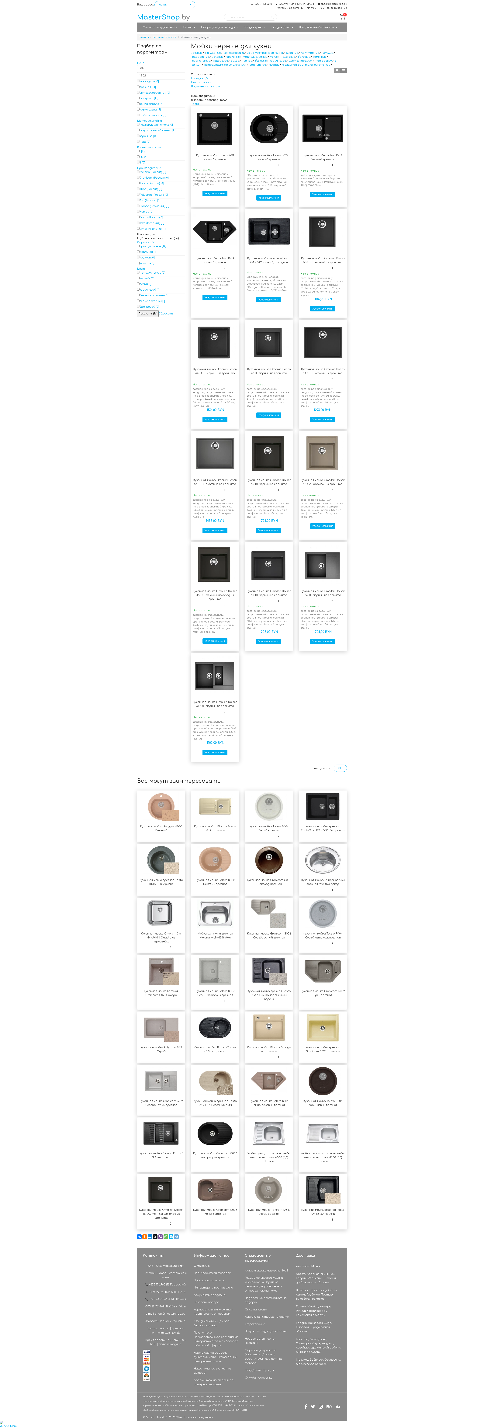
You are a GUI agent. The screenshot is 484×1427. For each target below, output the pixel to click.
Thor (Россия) (149, 189)
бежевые (261, 60)
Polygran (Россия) (152, 194)
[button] (174, 4)
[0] (342, 19)
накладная (147, 81)
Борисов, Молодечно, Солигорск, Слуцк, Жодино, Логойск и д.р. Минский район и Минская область (318, 1345)
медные (274, 64)
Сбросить (166, 313)
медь (143, 141)
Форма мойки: (147, 242)
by (163, 17)
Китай (144, 211)
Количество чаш (149, 147)
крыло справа (149, 104)
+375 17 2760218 (262, 4)
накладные (213, 52)
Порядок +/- (199, 78)
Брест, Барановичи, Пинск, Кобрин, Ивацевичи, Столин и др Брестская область (317, 1278)
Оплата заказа (256, 1309)
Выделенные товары (205, 86)
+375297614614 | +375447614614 (295, 4)
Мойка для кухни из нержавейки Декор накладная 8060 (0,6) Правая (323, 1157)
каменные (319, 56)
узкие (274, 56)
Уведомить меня (215, 193)
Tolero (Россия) (150, 183)
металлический (150, 272)
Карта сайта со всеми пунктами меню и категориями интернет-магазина (216, 1357)
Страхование (255, 1324)
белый (144, 284)
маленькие (288, 56)
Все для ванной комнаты (316, 27)
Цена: (141, 63)
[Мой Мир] (150, 1236)
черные (247, 60)
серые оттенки (151, 301)
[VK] (337, 1406)
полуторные (310, 52)
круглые (327, 52)
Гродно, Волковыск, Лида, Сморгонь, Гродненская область (314, 1327)
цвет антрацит (301, 60)
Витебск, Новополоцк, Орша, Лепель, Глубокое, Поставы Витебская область (316, 1294)
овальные (233, 56)
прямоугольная (150, 246)
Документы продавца (210, 1295)
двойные (292, 52)
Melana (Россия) (151, 172)
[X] (155, 1236)
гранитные (258, 64)
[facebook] (305, 1406)
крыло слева (148, 109)
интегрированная (153, 92)
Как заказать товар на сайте (267, 1316)
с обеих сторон (151, 115)
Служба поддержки (258, 1377)
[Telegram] (176, 1236)
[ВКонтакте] (139, 1236)
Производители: (149, 168)
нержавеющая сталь (154, 124)
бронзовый (147, 306)
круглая (145, 257)
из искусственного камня (265, 52)
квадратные (200, 56)
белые (235, 60)
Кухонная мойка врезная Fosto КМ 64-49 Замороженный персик (269, 995)
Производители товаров (212, 1273)
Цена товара (201, 82)
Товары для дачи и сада (218, 27)
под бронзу (324, 60)
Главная (189, 27)
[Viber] (160, 1236)
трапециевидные (255, 56)
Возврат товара (206, 1302)
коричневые (278, 60)
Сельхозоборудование (159, 27)
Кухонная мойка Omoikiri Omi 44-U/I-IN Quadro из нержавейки (161, 937)
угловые (217, 56)
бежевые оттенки (152, 295)
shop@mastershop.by (334, 4)
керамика (146, 136)
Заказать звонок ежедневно (165, 1321)
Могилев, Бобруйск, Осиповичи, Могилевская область (318, 1361)
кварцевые (220, 60)
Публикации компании (209, 1280)
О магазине (202, 1265)
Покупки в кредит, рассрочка (266, 1331)
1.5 (141, 157)
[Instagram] (321, 1406)
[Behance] (329, 1406)
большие (304, 56)
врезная (145, 87)
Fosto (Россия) (150, 217)
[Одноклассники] (144, 1236)
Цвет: (141, 268)
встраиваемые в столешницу (225, 64)
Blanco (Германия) (152, 206)
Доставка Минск (308, 1266)
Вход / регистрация (259, 1370)
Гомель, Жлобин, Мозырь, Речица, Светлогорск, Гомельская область (313, 1311)
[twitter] (313, 1406)
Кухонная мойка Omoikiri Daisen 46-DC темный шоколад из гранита (215, 595)
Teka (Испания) (150, 223)
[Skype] (171, 1236)
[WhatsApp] (166, 1236)
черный (145, 278)
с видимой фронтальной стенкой (306, 64)
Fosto (195, 104)
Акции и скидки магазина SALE (266, 1270)
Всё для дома (280, 27)
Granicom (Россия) (152, 177)
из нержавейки (234, 52)
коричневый (148, 289)
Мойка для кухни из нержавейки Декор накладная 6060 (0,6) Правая (269, 1157)
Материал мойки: (149, 120)
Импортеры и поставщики (213, 1287)
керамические (200, 60)
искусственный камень (155, 130)
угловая (145, 263)
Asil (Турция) (148, 200)
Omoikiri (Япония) (151, 228)
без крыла (146, 98)
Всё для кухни (253, 27)
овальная (146, 252)
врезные (196, 52)
